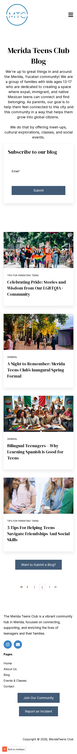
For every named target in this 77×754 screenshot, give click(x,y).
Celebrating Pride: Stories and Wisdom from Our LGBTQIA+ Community (36, 288)
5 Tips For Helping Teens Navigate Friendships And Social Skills (38, 534)
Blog (7, 675)
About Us (10, 669)
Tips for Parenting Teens (23, 275)
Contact (9, 686)
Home (8, 663)
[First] (21, 587)
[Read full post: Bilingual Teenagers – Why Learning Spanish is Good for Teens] (38, 414)
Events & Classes (15, 680)
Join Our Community (38, 698)
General (12, 357)
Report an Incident (38, 711)
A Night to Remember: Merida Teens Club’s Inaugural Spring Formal (36, 370)
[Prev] (27, 587)
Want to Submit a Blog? (38, 565)
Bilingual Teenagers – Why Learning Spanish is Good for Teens (35, 452)
